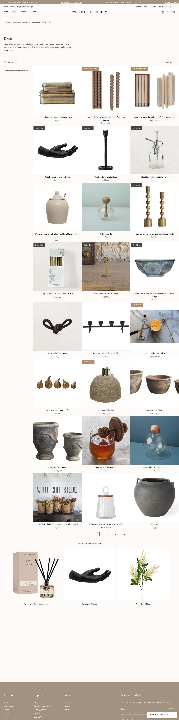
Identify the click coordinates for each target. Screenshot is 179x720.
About (6, 702)
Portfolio (7, 709)
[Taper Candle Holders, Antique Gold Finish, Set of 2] (154, 207)
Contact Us (38, 716)
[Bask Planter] (154, 497)
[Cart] (173, 12)
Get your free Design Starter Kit (71, 2)
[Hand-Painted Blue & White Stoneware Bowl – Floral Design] (154, 266)
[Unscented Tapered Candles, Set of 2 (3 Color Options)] (154, 90)
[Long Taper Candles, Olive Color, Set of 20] (57, 266)
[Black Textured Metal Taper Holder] (106, 326)
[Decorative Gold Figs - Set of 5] (57, 383)
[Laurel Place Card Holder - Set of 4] (106, 266)
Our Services (9, 705)
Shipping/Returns (40, 709)
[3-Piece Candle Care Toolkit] (154, 326)
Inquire (6, 716)
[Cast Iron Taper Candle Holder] (106, 150)
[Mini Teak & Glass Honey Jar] (106, 440)
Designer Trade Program (145, 6)
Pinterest (66, 709)
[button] (14, 12)
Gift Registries (165, 6)
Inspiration (8, 713)
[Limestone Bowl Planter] (154, 383)
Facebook (66, 705)
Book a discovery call (160, 715)
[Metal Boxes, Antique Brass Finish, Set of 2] (57, 90)
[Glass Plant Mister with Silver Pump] (154, 150)
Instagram (67, 702)
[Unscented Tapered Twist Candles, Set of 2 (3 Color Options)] (106, 90)
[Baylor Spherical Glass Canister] (154, 440)
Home (8, 22)
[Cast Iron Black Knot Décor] (57, 326)
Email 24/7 (37, 713)
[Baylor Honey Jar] (106, 207)
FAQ (35, 702)
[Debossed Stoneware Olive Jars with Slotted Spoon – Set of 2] (57, 207)
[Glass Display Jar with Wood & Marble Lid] (106, 497)
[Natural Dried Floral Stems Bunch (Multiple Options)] (57, 497)
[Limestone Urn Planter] (57, 440)
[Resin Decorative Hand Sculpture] (57, 150)
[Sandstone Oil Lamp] (106, 383)
